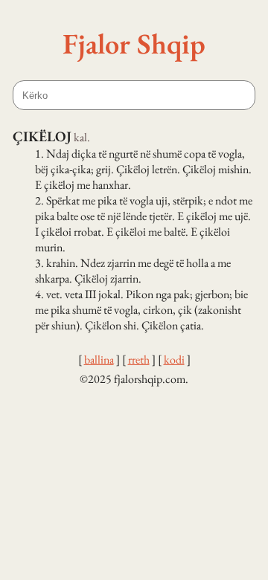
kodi (174, 359)
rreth (139, 359)
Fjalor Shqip (134, 43)
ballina (99, 359)
